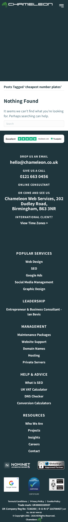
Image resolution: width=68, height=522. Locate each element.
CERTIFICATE (34, 494)
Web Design (34, 261)
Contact (34, 451)
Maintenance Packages (34, 334)
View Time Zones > (34, 223)
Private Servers (34, 362)
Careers (34, 444)
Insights (34, 437)
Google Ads (34, 275)
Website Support (34, 341)
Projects (34, 430)
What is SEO (34, 382)
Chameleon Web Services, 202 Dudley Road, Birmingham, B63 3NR (34, 203)
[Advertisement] (34, 45)
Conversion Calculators (34, 403)
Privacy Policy (37, 501)
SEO (34, 268)
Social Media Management (34, 282)
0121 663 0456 (34, 176)
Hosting (34, 355)
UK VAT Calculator (34, 389)
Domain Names (34, 348)
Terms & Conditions (17, 501)
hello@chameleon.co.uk (34, 162)
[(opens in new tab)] (11, 484)
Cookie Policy (53, 501)
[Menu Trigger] (61, 6)
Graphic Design (34, 289)
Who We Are (34, 423)
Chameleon (31, 519)
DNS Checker (34, 396)
